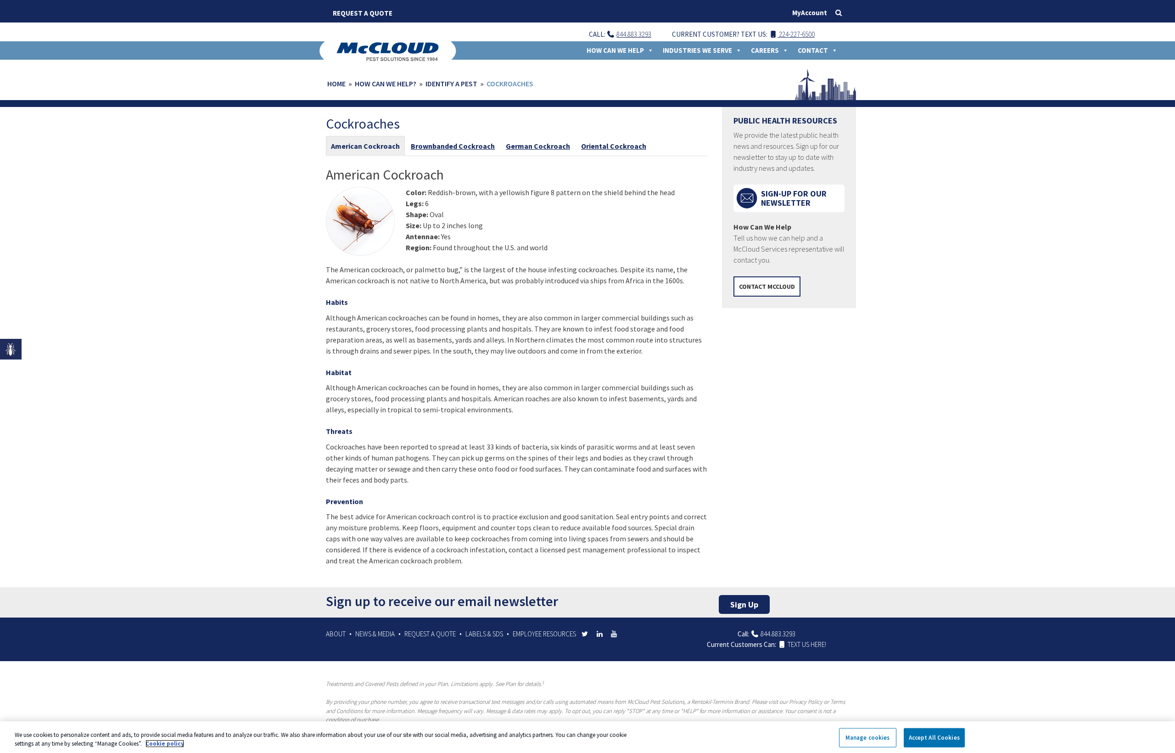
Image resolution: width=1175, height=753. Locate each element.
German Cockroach (538, 146)
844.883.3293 (633, 34)
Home (336, 83)
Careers (765, 50)
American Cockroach (365, 146)
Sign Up (744, 604)
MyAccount (809, 12)
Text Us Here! (806, 644)
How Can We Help (615, 50)
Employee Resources (544, 633)
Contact (813, 50)
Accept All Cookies (934, 738)
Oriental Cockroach (613, 146)
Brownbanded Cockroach (453, 146)
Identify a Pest (451, 83)
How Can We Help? (385, 83)
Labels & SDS (484, 633)
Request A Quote (362, 13)
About (336, 633)
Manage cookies (867, 738)
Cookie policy (164, 743)
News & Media (375, 633)
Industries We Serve (697, 50)
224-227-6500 (796, 34)
